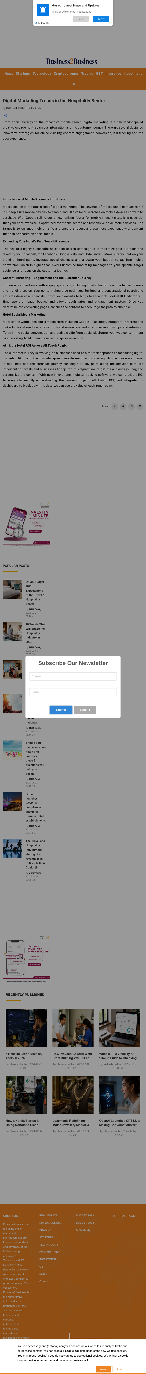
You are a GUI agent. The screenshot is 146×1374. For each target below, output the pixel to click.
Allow (101, 19)
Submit (61, 710)
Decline (120, 1369)
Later (81, 19)
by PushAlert (44, 22)
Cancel (85, 710)
